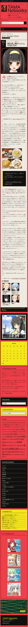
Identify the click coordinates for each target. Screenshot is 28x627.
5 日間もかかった (10, 259)
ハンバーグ (20, 434)
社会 (11, 451)
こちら (15, 383)
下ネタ (16, 436)
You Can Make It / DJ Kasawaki (19, 278)
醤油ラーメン (12, 454)
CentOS (11, 267)
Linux (13, 198)
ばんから (19, 119)
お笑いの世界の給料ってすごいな (8, 499)
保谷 (13, 439)
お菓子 (17, 424)
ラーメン (12, 41)
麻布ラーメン (12, 76)
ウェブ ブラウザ (12, 210)
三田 (21, 308)
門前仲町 (23, 454)
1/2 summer (5, 422)
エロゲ (13, 429)
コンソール (20, 210)
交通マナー (8, 439)
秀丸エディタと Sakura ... (6, 478)
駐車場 (4, 456)
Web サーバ (8, 192)
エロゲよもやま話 (5, 482)
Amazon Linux (5, 267)
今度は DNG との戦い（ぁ (6, 520)
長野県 (18, 454)
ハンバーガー (10, 434)
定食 (7, 445)
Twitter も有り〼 (8, 393)
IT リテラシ (4, 495)
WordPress (12, 424)
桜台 (22, 445)
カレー (20, 429)
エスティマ (7, 429)
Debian (9, 237)
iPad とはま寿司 (5, 524)
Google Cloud (11, 189)
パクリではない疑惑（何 (6, 528)
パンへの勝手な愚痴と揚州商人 (7, 515)
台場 (18, 439)
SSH (25, 214)
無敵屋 (21, 112)
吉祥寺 (7, 442)
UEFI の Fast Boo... (5, 503)
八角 (14, 133)
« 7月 (3, 363)
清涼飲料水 (22, 449)
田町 (24, 308)
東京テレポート (15, 445)
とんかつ (22, 424)
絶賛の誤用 (4, 474)
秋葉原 (18, 451)
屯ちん (14, 119)
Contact (3, 470)
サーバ (8, 41)
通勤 (5, 454)
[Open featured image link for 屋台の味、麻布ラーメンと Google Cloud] (14, 60)
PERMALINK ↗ (4, 310)
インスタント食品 (14, 426)
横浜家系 (20, 99)
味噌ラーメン (13, 442)
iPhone (15, 422)
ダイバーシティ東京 (11, 431)
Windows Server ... (5, 491)
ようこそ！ (4, 465)
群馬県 (23, 451)
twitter (6, 424)
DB (16, 192)
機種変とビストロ (5, 518)
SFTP (4, 216)
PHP (14, 192)
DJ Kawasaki (9, 308)
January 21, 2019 (8, 183)
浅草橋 (13, 449)
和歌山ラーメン (7, 99)
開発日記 (16, 41)
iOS (10, 422)
